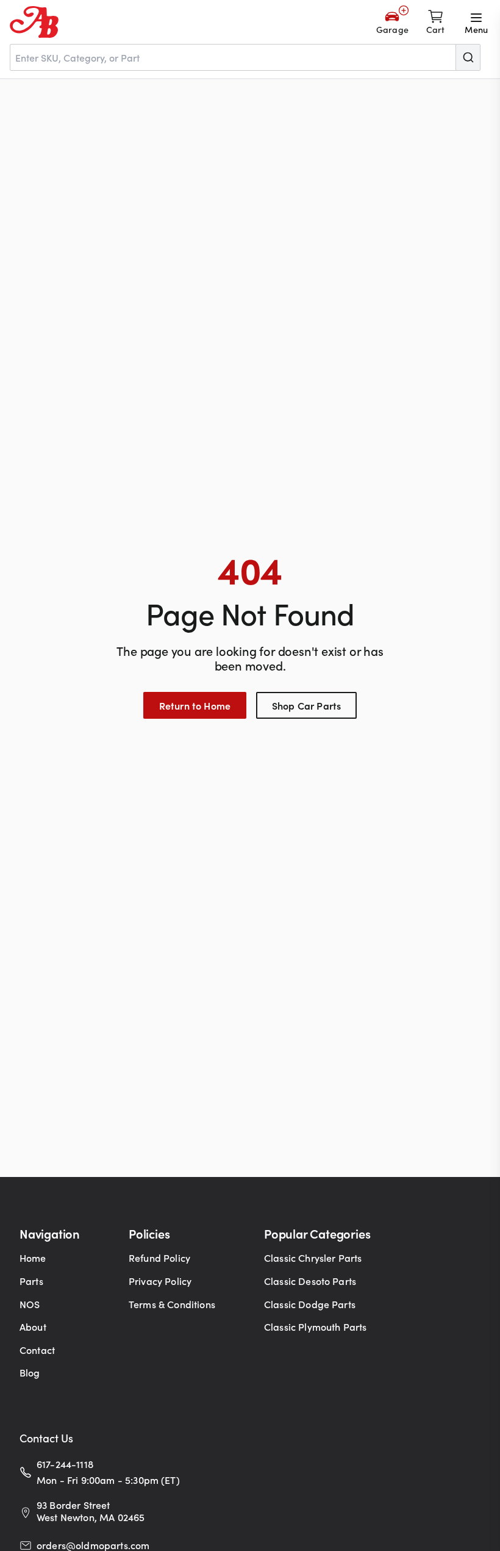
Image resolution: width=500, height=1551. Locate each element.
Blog (30, 1372)
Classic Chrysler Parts (313, 1257)
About (33, 1326)
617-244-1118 (65, 1463)
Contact (37, 1349)
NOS (30, 1304)
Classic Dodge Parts (309, 1304)
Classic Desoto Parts (310, 1280)
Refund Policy (159, 1257)
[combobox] (245, 57)
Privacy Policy (160, 1280)
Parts (31, 1280)
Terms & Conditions (172, 1304)
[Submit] (467, 57)
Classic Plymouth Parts (315, 1326)
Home (33, 1257)
